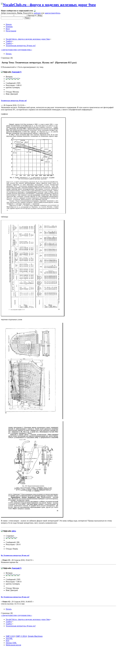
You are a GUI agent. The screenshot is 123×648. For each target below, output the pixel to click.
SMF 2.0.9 (10, 636)
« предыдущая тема (9, 50)
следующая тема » (24, 50)
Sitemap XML (11, 643)
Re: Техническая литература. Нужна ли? (15, 555)
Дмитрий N (17, 72)
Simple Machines (35, 636)
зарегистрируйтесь (52, 13)
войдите (37, 13)
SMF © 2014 (21, 636)
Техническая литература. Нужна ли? (14, 100)
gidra (14, 531)
